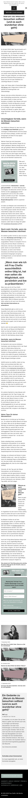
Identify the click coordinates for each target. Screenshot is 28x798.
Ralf (3, 714)
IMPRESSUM (14, 785)
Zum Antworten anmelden (9, 747)
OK (14, 8)
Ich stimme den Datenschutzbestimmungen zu (12, 606)
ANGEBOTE (4, 781)
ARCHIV (11, 781)
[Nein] (26, 8)
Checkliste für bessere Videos (12, 776)
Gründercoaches (17, 525)
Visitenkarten (14, 191)
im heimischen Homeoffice (15, 368)
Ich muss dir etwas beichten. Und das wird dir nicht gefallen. (13, 686)
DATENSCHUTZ (5, 785)
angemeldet (11, 759)
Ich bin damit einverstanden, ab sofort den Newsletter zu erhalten (13, 601)
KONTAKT (17, 781)
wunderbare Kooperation (11, 224)
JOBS (20, 785)
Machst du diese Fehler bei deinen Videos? (13, 665)
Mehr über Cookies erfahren (14, 12)
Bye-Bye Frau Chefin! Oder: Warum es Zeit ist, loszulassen (13, 645)
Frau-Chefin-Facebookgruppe (11, 549)
